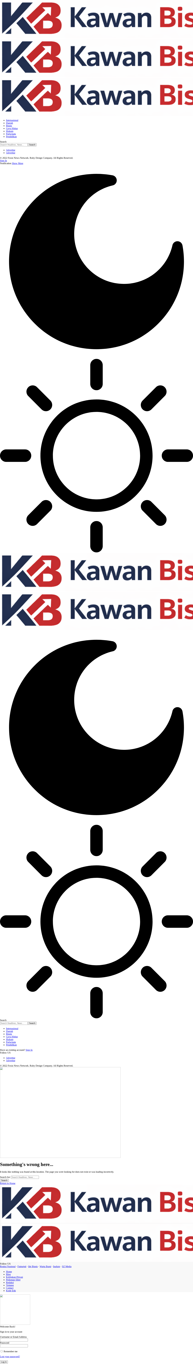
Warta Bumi (45, 1266)
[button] (3, 160)
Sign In (29, 1050)
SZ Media (66, 1266)
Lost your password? (10, 1356)
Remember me (10, 1351)
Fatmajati (21, 1266)
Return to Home (7, 1183)
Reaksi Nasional (8, 1266)
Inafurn (56, 1266)
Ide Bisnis (33, 1266)
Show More (17, 163)
